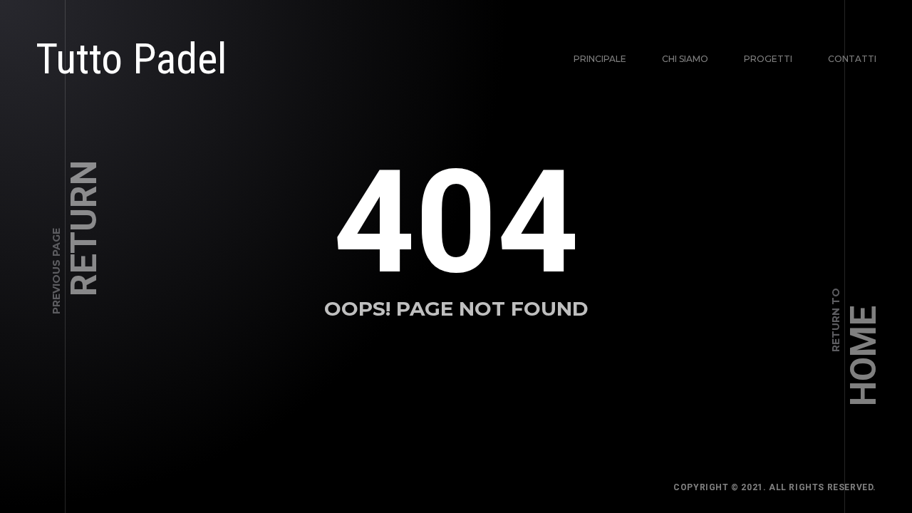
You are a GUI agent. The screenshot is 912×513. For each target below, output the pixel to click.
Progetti (768, 58)
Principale (600, 58)
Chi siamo (685, 58)
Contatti (852, 58)
